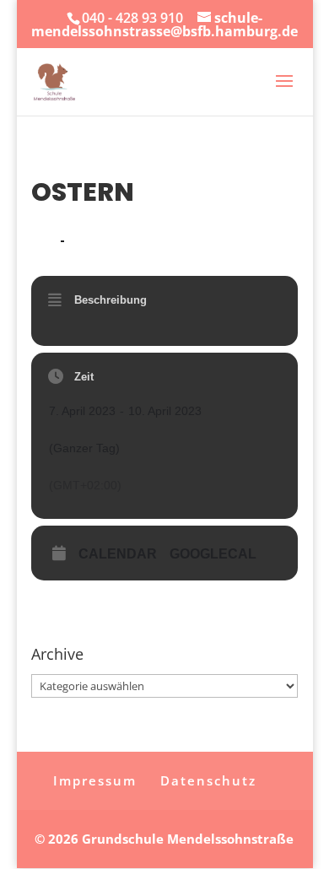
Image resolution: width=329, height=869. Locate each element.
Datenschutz (208, 780)
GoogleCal (213, 554)
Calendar (117, 554)
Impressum (95, 780)
